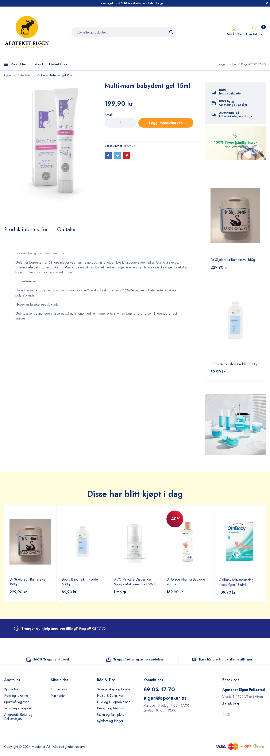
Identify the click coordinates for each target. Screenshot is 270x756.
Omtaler (66, 229)
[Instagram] (228, 715)
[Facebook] (108, 155)
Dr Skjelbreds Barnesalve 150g (233, 259)
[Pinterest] (126, 155)
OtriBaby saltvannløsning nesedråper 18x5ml (236, 582)
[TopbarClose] (267, 3)
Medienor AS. (42, 746)
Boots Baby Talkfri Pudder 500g (234, 364)
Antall (109, 115)
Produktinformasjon (26, 229)
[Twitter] (117, 155)
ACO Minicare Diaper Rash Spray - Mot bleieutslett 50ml (134, 582)
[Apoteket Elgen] (27, 32)
